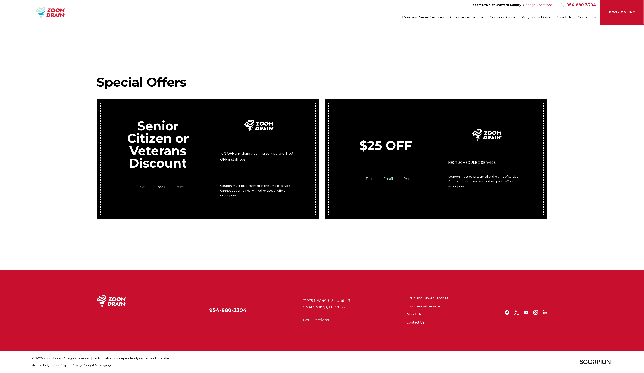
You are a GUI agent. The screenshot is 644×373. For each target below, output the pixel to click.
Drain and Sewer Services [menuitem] (423, 17)
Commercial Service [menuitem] (467, 17)
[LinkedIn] (545, 312)
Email (160, 187)
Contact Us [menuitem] (587, 17)
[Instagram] (535, 312)
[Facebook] (507, 312)
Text (141, 187)
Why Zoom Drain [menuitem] (536, 17)
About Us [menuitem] (564, 17)
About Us (414, 314)
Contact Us (415, 322)
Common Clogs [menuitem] (502, 17)
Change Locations (538, 5)
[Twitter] (516, 312)
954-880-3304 (581, 5)
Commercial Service (423, 306)
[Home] (51, 12)
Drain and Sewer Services (427, 298)
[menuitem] (41, 365)
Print (180, 187)
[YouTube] (526, 312)
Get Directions (316, 320)
